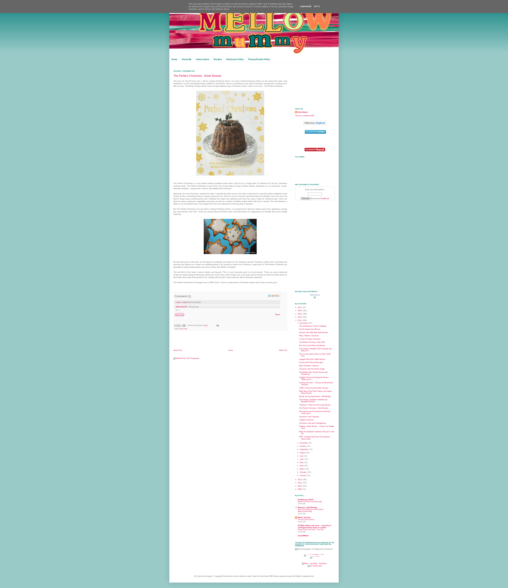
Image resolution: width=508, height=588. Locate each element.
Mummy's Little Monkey (307, 507)
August (303, 453)
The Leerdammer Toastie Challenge (312, 326)
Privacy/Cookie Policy (259, 59)
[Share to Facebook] (184, 325)
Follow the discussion (277, 295)
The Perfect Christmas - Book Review (197, 75)
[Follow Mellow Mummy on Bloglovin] (314, 124)
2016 (300, 311)
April (302, 466)
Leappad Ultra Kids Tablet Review (312, 359)
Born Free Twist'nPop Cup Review (312, 345)
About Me (186, 59)
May (302, 462)
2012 (300, 480)
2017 (300, 307)
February (303, 472)
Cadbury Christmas (306, 420)
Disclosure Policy (235, 59)
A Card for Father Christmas (310, 339)
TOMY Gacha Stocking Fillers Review (313, 388)
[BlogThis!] (178, 325)
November (304, 443)
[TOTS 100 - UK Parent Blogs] (315, 554)
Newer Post (177, 350)
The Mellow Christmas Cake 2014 (312, 342)
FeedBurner (324, 198)
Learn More (305, 6)
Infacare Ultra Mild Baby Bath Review (313, 333)
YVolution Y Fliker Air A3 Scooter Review (314, 405)
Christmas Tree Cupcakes (309, 417)
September (304, 449)
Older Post (283, 350)
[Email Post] (217, 325)
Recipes (218, 59)
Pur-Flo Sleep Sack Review (309, 329)
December (304, 323)
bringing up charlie (306, 500)
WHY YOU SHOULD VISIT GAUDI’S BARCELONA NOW (311, 511)
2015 (300, 314)
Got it (317, 6)
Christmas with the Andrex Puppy (312, 369)
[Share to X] (181, 325)
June (302, 459)
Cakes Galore (202, 59)
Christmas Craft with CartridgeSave (312, 423)
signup (185, 302)
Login (178, 302)
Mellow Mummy (315, 295)
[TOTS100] (315, 556)
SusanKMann (303, 536)
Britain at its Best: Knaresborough (310, 502)
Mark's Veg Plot (304, 518)
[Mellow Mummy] (315, 298)
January (303, 475)
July (301, 456)
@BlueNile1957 (181, 307)
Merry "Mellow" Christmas (309, 336)
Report (277, 315)
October (303, 446)
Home (174, 59)
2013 (300, 320)
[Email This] (175, 325)
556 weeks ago (194, 307)
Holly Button (303, 112)
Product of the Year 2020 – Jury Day (311, 530)
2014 (300, 317)
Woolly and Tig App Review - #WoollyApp (315, 396)
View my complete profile (304, 116)
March (302, 469)
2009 (300, 489)
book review (183, 329)
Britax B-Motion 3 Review (309, 366)
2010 (300, 486)
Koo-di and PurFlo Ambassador (311, 362)
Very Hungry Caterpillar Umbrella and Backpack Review (313, 401)
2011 (300, 483)
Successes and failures (306, 520)
